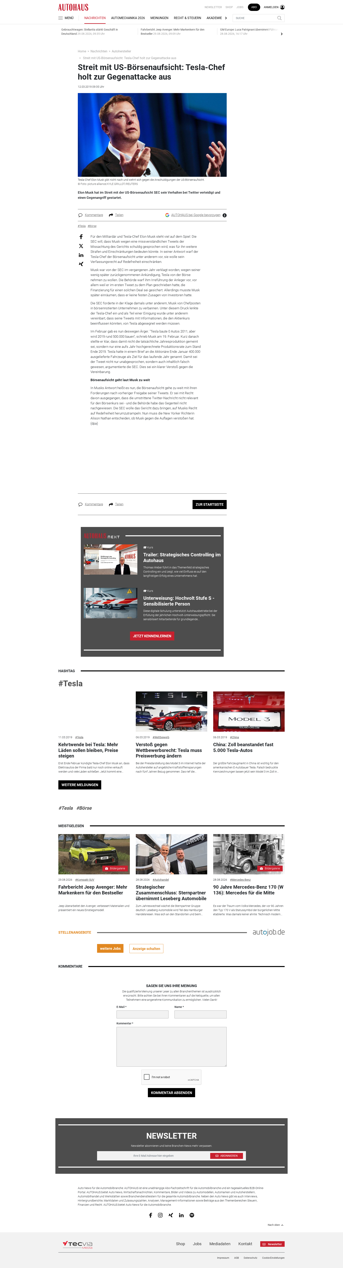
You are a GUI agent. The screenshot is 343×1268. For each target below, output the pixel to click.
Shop (229, 7)
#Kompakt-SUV (84, 879)
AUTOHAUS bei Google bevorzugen (196, 215)
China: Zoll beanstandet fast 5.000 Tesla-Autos (243, 747)
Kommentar (124, 1023)
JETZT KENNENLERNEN (152, 636)
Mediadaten (219, 1243)
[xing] (171, 1214)
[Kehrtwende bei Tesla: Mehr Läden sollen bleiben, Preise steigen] (94, 711)
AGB (236, 1257)
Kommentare (94, 215)
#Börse (84, 808)
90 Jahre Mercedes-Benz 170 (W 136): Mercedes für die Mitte (248, 890)
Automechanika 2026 (128, 18)
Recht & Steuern (187, 18)
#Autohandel (161, 879)
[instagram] (160, 1214)
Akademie (214, 18)
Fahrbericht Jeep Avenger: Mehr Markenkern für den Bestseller (92, 890)
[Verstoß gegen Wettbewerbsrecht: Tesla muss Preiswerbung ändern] (171, 711)
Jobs (239, 7)
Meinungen (159, 18)
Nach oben (274, 1225)
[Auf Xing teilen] (81, 263)
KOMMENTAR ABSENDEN (171, 1093)
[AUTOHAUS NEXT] (101, 535)
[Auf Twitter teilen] (81, 245)
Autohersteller (121, 51)
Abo (254, 7)
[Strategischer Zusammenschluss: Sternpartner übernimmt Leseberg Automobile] (171, 854)
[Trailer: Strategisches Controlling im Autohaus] (110, 559)
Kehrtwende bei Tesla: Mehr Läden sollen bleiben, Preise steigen (88, 750)
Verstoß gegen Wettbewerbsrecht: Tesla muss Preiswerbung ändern (169, 750)
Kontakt (245, 1243)
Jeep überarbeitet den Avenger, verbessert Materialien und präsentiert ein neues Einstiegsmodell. (93, 908)
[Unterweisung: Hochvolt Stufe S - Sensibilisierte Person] (110, 603)
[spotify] (192, 1214)
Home (82, 51)
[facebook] (150, 1215)
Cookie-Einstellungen (273, 1257)
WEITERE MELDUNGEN (80, 785)
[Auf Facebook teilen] (81, 236)
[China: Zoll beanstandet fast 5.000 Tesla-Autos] (249, 711)
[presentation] (282, 34)
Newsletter (213, 7)
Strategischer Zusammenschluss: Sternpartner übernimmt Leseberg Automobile (171, 892)
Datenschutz (250, 1257)
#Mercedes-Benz (240, 879)
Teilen (119, 215)
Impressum (223, 1257)
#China (234, 737)
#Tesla (70, 683)
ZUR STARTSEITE (210, 504)
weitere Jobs (110, 948)
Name (178, 1006)
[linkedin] (181, 1214)
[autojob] (269, 932)
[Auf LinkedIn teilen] (81, 254)
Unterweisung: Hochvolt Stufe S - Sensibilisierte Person (178, 601)
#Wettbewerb (161, 737)
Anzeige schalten (146, 949)
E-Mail (121, 1006)
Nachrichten (95, 18)
